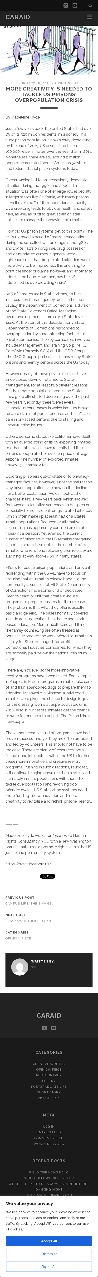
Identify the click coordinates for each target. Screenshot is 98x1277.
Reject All (49, 1267)
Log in (49, 1126)
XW (34, 967)
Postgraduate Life (49, 1086)
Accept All (49, 1241)
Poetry (49, 1081)
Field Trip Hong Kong (49, 1172)
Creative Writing (49, 1064)
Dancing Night (49, 1189)
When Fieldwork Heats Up (49, 1178)
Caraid (17, 17)
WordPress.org (49, 1144)
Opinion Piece (68, 83)
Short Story (49, 1092)
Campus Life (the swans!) (29, 903)
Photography (49, 1075)
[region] (49, 1236)
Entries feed (49, 1132)
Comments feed (49, 1138)
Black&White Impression (29, 921)
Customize (49, 1254)
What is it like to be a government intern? (49, 1184)
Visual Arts (49, 1098)
